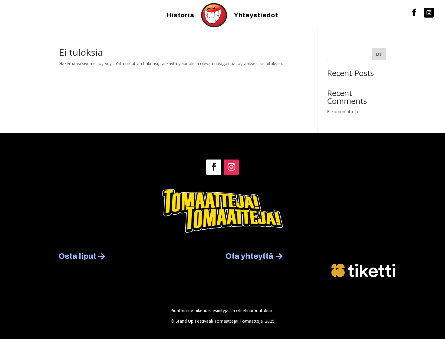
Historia (180, 15)
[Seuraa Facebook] (414, 12)
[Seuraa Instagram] (429, 13)
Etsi (379, 54)
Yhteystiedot (256, 15)
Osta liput (77, 256)
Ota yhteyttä (249, 256)
